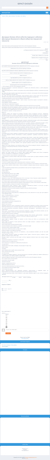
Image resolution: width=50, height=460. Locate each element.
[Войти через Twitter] (6, 327)
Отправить (8, 333)
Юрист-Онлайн (25, 3)
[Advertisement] (21, 27)
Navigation (6, 13)
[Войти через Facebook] (6, 319)
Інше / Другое (5, 288)
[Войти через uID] (6, 315)
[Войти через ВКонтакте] (6, 317)
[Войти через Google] (6, 323)
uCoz (27, 458)
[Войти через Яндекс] (6, 321)
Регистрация (23, 338)
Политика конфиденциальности (31, 457)
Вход (28, 338)
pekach (10, 288)
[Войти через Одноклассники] (6, 325)
